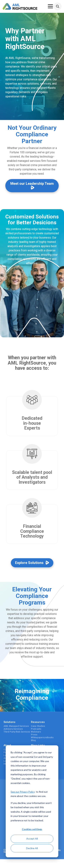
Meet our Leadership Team (32, 183)
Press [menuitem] (34, 735)
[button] (50, 6)
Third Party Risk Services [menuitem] (17, 732)
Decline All (32, 848)
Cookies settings (32, 829)
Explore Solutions (29, 563)
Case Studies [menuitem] (38, 726)
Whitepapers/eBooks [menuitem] (42, 737)
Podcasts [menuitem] (36, 729)
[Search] (57, 6)
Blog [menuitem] (33, 740)
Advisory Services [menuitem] (13, 729)
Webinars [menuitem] (36, 732)
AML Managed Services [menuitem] (16, 726)
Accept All (32, 838)
